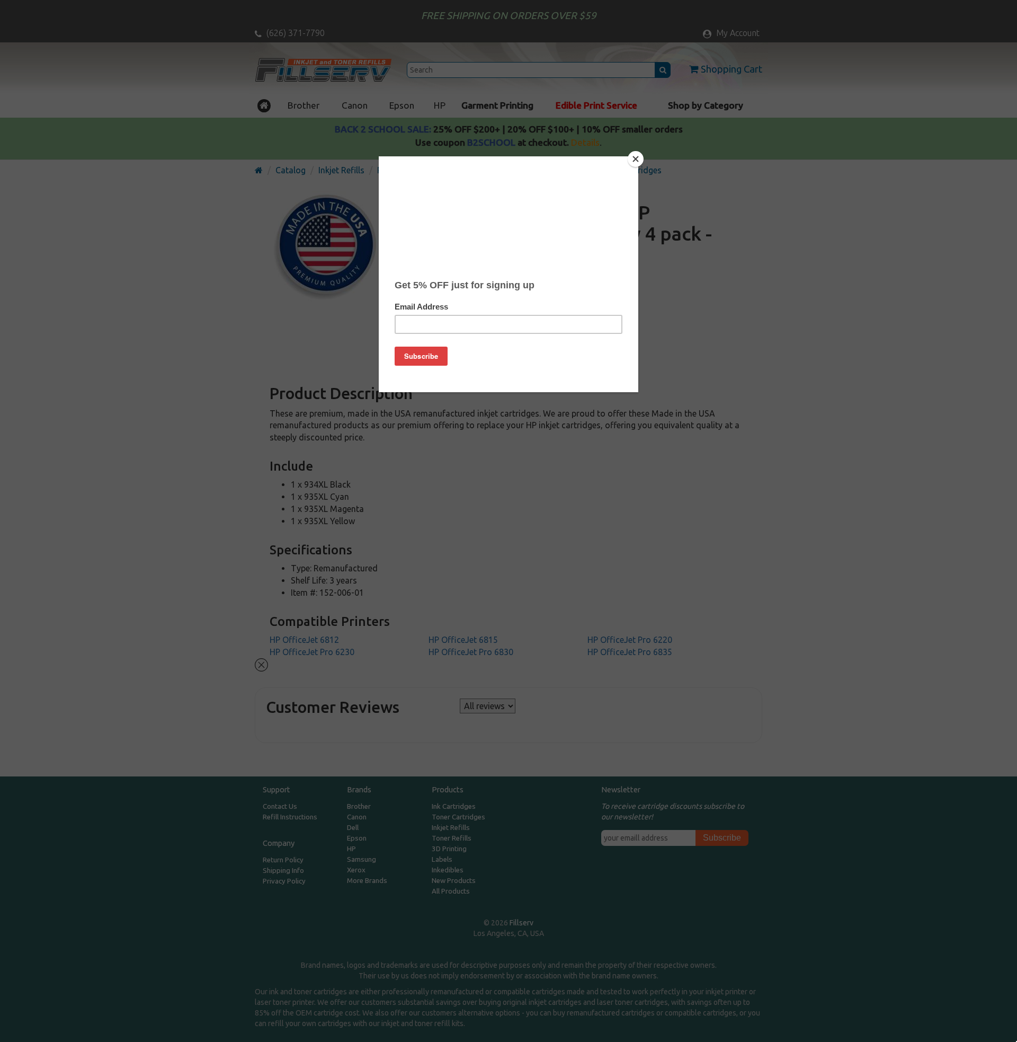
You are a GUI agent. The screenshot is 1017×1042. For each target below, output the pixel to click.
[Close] (636, 159)
